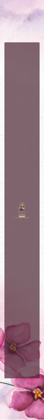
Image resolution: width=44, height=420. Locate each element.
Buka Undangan (22, 216)
